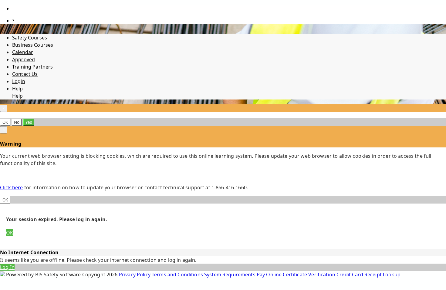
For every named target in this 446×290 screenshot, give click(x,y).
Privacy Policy (135, 274)
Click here (11, 187)
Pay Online (270, 274)
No (16, 122)
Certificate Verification (309, 274)
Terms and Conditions (178, 274)
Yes (28, 122)
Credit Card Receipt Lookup (368, 274)
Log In (7, 267)
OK (5, 122)
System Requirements (230, 274)
